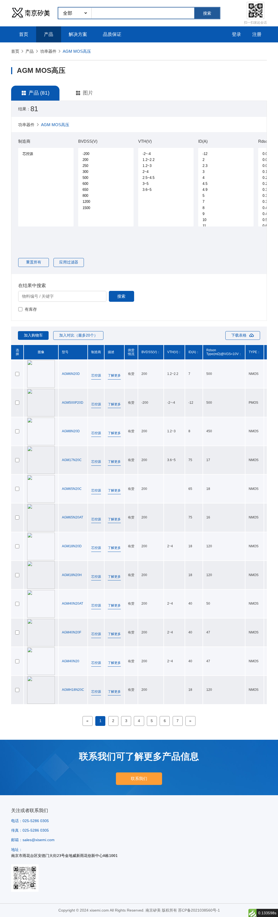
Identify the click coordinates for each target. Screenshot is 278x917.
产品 (48, 34)
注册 (256, 34)
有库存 (31, 309)
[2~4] (166, 172)
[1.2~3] (166, 166)
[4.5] (226, 184)
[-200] (106, 154)
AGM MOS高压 (77, 51)
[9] (226, 214)
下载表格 (239, 335)
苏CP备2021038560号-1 (199, 910)
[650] (106, 190)
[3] (226, 172)
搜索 (207, 13)
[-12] (226, 154)
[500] (106, 178)
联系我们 (139, 778)
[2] (226, 160)
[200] (106, 160)
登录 (236, 34)
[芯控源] (46, 154)
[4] (226, 178)
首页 (23, 34)
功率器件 (48, 51)
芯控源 (96, 375)
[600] (106, 184)
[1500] (106, 208)
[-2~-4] (166, 154)
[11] (226, 226)
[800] (106, 196)
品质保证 (112, 34)
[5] (226, 196)
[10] (226, 220)
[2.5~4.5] (166, 178)
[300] (106, 172)
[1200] (106, 202)
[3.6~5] (166, 190)
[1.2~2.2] (166, 160)
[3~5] (166, 184)
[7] (226, 202)
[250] (106, 166)
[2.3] (226, 166)
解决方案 (78, 34)
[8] (226, 208)
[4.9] (226, 190)
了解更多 (114, 375)
